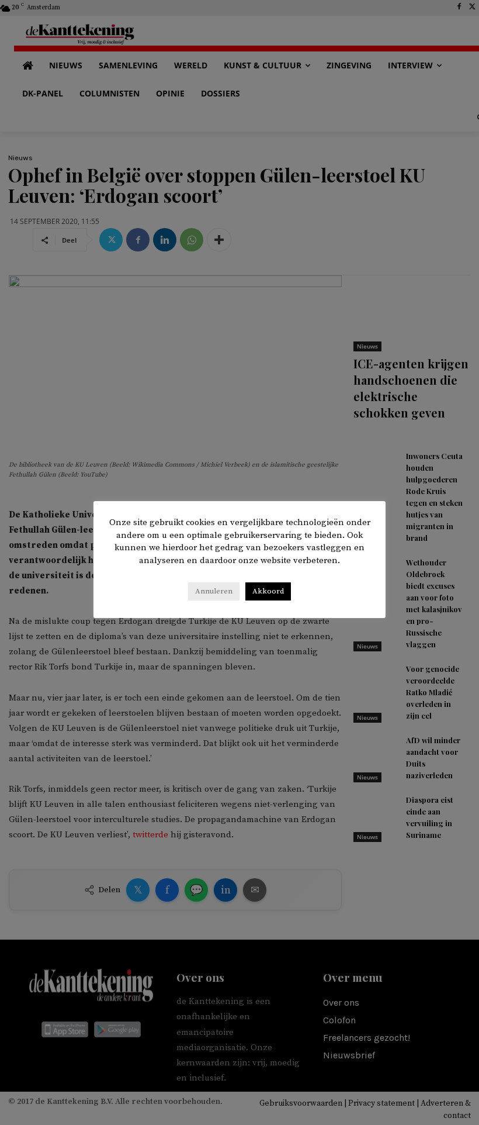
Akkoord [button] (268, 591)
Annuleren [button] (213, 591)
